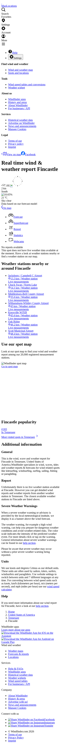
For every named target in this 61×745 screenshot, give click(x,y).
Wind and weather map (20, 69)
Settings (18, 58)
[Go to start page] (1, 2)
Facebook (30, 154)
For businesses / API (19, 108)
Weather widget (16, 87)
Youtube (48, 725)
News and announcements (22, 126)
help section (29, 543)
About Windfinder (18, 105)
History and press (17, 102)
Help (14, 52)
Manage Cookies (17, 129)
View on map (14, 154)
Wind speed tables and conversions (26, 84)
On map (7, 208)
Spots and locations (18, 72)
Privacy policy (16, 143)
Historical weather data (20, 120)
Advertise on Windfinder (21, 123)
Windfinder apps (17, 99)
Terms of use (15, 140)
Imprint (12, 146)
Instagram (49, 722)
